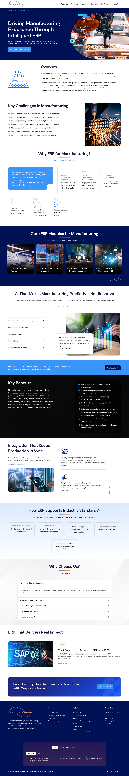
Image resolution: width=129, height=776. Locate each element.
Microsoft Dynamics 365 (56, 715)
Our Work (104, 4)
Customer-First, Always (30, 611)
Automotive (77, 712)
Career (107, 715)
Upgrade (108, 723)
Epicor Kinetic (52, 718)
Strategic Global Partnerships (32, 600)
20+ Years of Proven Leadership (33, 583)
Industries (84, 4)
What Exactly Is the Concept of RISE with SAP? (83, 650)
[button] (112, 278)
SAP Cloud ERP (53, 712)
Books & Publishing (80, 715)
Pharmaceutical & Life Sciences (84, 732)
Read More (62, 663)
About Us (64, 4)
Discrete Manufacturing (81, 721)
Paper (75, 729)
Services (94, 4)
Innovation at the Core (29, 617)
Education (76, 723)
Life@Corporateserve (112, 712)
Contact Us (115, 4)
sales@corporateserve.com (72, 758)
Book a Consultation (18, 50)
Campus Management (55, 721)
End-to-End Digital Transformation (34, 606)
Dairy (75, 718)
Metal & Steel (78, 726)
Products (74, 4)
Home (10, 10)
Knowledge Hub (110, 721)
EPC (74, 734)
